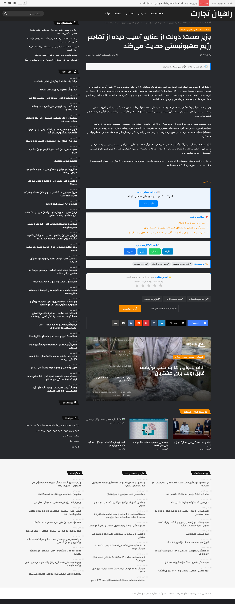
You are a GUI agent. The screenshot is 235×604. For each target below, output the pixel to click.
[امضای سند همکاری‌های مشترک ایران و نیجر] (192, 428)
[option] (148, 369)
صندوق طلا (74, 441)
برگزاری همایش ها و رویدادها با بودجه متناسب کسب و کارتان (52, 425)
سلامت (117, 13)
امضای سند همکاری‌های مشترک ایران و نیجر (192, 443)
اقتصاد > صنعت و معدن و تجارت (189, 22)
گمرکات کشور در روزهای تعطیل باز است (148, 196)
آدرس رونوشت (130, 308)
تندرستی (142, 13)
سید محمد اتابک (174, 298)
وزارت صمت (151, 298)
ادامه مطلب (148, 203)
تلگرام (168, 251)
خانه (207, 22)
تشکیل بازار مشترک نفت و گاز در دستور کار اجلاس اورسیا (106, 443)
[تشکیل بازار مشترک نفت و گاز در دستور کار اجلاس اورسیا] (105, 428)
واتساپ (154, 251)
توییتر (142, 251)
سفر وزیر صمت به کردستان (191, 222)
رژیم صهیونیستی (198, 298)
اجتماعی (129, 13)
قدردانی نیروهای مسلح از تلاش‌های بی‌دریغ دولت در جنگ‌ (50, 60)
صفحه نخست (156, 13)
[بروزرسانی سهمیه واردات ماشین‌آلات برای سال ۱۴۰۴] (148, 428)
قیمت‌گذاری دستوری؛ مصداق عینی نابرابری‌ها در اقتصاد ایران (175, 227)
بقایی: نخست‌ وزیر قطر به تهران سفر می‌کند (177, 3)
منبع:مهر (207, 181)
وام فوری (75, 446)
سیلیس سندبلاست (71, 435)
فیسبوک (129, 251)
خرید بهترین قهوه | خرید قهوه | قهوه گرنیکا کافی (57, 430)
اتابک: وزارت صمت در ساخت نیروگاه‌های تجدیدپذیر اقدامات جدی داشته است (167, 232)
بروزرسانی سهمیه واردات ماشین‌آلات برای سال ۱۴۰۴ (150, 443)
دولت (107, 13)
